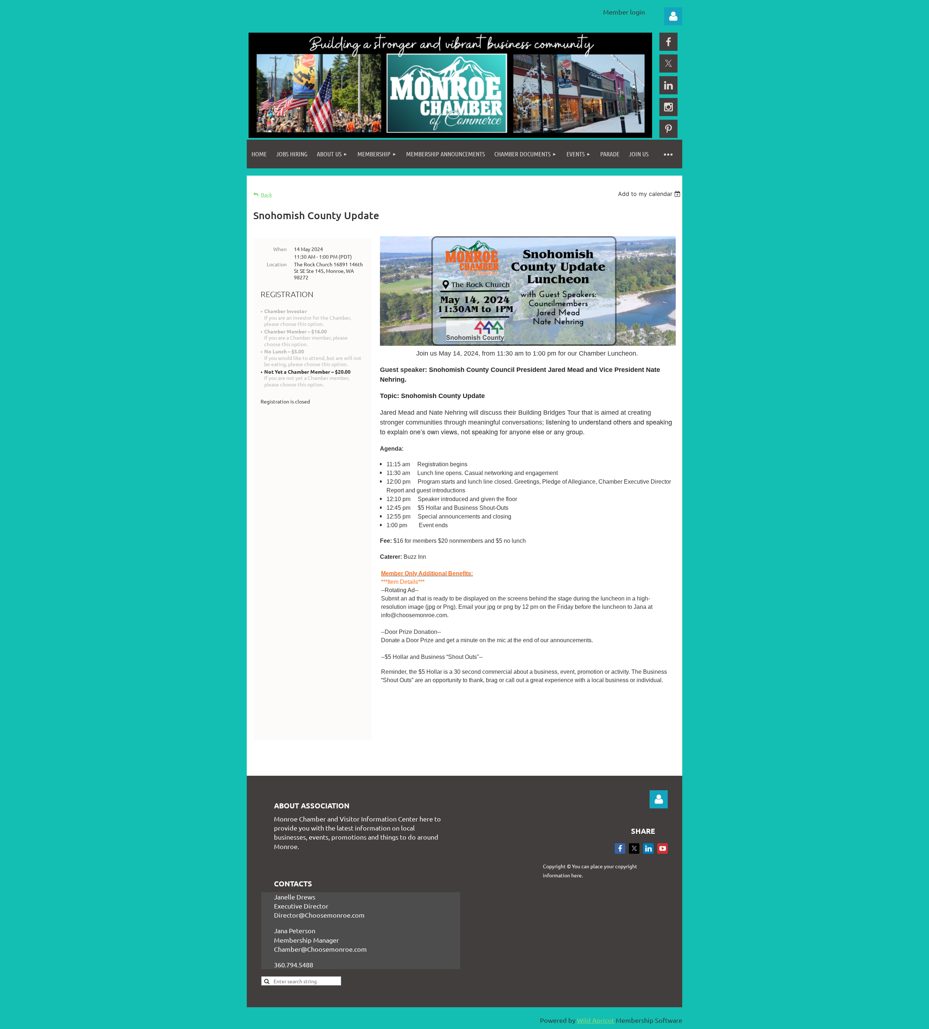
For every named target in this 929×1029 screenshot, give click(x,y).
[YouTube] (662, 848)
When (280, 249)
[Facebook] (668, 42)
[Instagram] (668, 107)
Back (266, 194)
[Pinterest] (668, 129)
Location (277, 264)
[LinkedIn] (668, 85)
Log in (673, 16)
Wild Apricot (595, 1020)
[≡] (667, 154)
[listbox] (650, 193)
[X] (668, 63)
